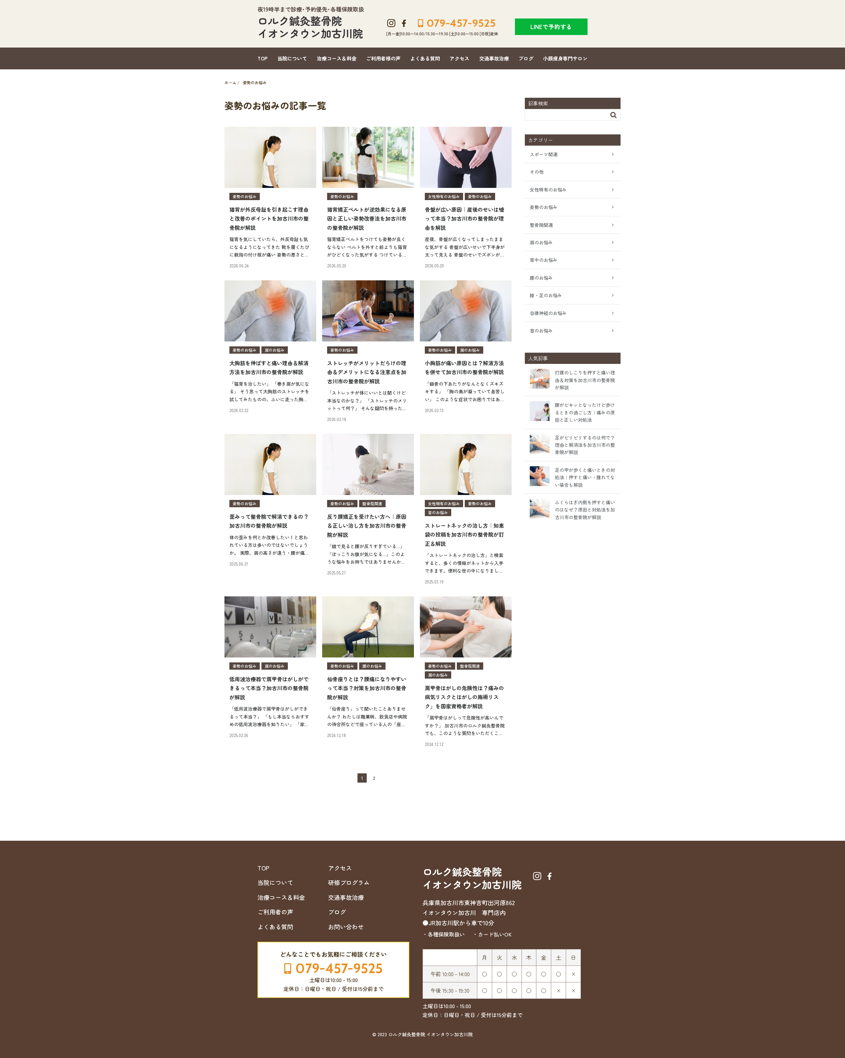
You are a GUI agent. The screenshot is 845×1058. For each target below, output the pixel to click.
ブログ (526, 58)
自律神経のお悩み (548, 313)
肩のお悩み (541, 242)
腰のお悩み (541, 277)
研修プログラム (349, 882)
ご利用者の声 (275, 911)
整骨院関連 (541, 225)
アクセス (459, 58)
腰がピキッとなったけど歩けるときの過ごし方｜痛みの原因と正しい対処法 (585, 412)
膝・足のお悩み (546, 295)
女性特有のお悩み (548, 189)
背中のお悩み (544, 260)
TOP (262, 58)
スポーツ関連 (544, 154)
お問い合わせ (346, 926)
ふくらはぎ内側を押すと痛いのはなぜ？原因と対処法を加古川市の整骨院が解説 (585, 509)
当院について (292, 58)
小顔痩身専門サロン (565, 58)
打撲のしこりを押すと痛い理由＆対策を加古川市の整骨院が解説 (585, 380)
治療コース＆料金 (336, 58)
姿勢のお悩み (544, 207)
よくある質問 (425, 58)
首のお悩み (541, 330)
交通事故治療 (494, 58)
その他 (537, 171)
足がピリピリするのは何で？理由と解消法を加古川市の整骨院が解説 (585, 445)
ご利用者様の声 (383, 58)
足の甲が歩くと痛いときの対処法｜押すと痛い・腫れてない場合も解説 (585, 477)
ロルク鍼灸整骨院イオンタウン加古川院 (310, 27)
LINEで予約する (551, 26)
